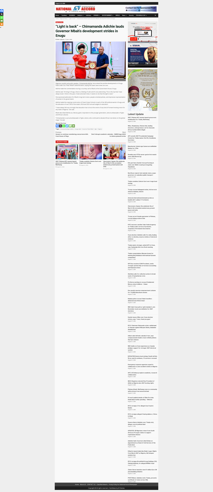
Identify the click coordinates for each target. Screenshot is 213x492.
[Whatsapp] (63, 125)
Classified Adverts (102, 484)
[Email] (73, 125)
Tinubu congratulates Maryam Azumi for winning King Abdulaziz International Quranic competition (142, 255)
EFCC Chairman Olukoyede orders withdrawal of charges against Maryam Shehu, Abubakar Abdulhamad (142, 327)
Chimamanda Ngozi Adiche (67, 129)
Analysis (79, 15)
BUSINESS (72, 15)
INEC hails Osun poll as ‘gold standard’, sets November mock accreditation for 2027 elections (141, 309)
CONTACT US (91, 484)
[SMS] (70, 125)
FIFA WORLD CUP (140, 15)
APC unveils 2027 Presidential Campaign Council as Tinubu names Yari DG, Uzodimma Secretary (142, 138)
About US (83, 484)
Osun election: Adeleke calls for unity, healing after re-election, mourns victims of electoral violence (142, 237)
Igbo (96, 129)
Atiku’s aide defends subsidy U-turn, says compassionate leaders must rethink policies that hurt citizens (142, 338)
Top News (64, 15)
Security (131, 15)
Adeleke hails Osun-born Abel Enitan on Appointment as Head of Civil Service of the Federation (142, 443)
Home (57, 15)
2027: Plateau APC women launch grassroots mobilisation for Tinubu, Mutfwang (67, 151)
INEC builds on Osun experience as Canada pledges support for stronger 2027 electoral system (142, 348)
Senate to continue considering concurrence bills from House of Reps (72, 134)
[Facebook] (57, 125)
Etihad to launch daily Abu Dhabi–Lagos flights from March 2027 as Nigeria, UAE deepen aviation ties (142, 453)
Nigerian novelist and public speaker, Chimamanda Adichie (74, 83)
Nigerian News (59, 22)
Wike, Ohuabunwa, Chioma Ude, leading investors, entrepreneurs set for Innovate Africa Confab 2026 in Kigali (141, 128)
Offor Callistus (60, 39)
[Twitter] (66, 125)
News (123, 15)
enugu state (78, 129)
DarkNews (112, 488)
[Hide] (0, 27)
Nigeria (100, 129)
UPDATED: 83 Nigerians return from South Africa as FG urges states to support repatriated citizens (141, 432)
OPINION (96, 15)
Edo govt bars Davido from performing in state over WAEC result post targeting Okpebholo (141, 165)
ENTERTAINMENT (107, 15)
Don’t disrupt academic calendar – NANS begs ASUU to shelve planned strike (108, 134)
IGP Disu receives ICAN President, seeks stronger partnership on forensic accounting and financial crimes (142, 265)
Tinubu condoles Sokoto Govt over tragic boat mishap (90, 151)
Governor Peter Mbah (87, 129)
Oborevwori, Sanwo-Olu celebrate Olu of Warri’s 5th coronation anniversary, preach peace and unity (114, 151)
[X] (60, 125)
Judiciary (88, 15)
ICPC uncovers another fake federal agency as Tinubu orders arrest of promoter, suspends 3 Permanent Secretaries (142, 226)
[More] (1, 24)
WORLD (118, 15)
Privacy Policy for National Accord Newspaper (123, 484)
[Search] (155, 15)
